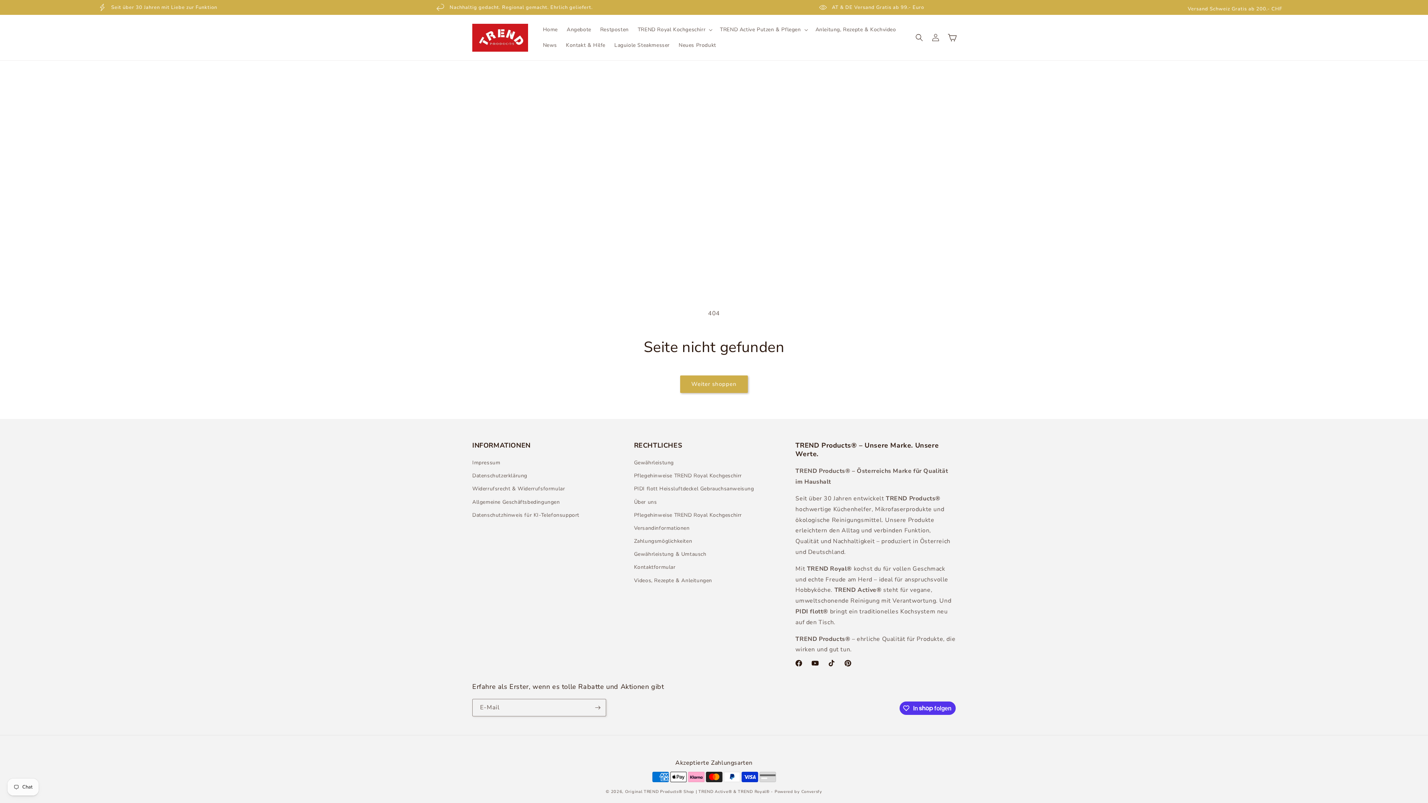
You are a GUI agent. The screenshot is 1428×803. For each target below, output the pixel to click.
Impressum (486, 462)
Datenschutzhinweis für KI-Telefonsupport (525, 515)
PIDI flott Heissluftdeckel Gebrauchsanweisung (694, 488)
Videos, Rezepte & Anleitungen (673, 580)
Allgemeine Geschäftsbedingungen (516, 502)
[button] (674, 30)
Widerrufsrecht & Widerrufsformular (518, 488)
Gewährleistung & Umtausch (670, 554)
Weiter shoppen (714, 384)
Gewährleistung (654, 462)
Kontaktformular (655, 567)
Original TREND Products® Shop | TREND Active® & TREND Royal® (697, 791)
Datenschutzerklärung (499, 475)
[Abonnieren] (597, 707)
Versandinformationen (662, 528)
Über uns (645, 502)
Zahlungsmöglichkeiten (663, 541)
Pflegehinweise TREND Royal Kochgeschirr (688, 475)
